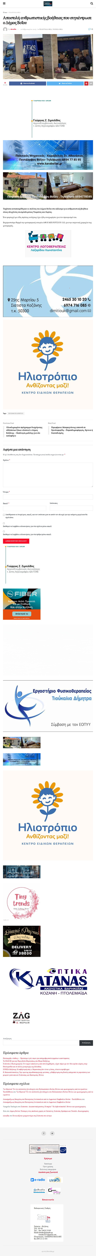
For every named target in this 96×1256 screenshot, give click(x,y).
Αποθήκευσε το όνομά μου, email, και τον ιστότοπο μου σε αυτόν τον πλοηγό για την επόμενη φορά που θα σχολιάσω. (46, 516)
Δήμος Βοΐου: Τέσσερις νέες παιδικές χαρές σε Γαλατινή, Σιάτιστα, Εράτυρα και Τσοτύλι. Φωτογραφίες (49, 1111)
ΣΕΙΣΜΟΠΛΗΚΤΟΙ (15, 414)
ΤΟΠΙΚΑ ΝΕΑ (58, 29)
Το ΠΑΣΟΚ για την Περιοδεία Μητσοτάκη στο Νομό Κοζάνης (26, 1061)
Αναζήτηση (7, 1039)
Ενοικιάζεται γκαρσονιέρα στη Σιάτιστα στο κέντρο (32, 1116)
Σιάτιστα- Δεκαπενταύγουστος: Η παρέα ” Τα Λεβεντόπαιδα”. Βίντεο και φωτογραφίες (53, 1107)
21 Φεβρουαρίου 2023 (28, 29)
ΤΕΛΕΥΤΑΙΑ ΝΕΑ (14, 13)
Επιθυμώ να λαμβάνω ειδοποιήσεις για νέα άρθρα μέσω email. (27, 534)
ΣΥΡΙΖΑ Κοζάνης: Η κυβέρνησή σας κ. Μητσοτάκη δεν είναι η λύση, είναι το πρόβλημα (38, 1069)
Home (5, 13)
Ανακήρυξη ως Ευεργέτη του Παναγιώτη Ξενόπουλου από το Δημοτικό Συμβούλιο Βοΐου (36, 1102)
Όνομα (6, 492)
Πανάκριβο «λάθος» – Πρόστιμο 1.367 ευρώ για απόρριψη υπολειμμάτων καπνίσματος (36, 1058)
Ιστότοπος (54, 503)
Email (6, 503)
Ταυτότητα (48, 1164)
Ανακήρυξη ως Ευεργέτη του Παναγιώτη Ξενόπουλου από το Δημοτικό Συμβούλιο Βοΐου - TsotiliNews (42, 1099)
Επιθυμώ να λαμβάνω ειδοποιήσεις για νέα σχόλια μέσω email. (27, 526)
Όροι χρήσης (48, 1167)
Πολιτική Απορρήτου (48, 1169)
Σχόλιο (6, 460)
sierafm (13, 29)
